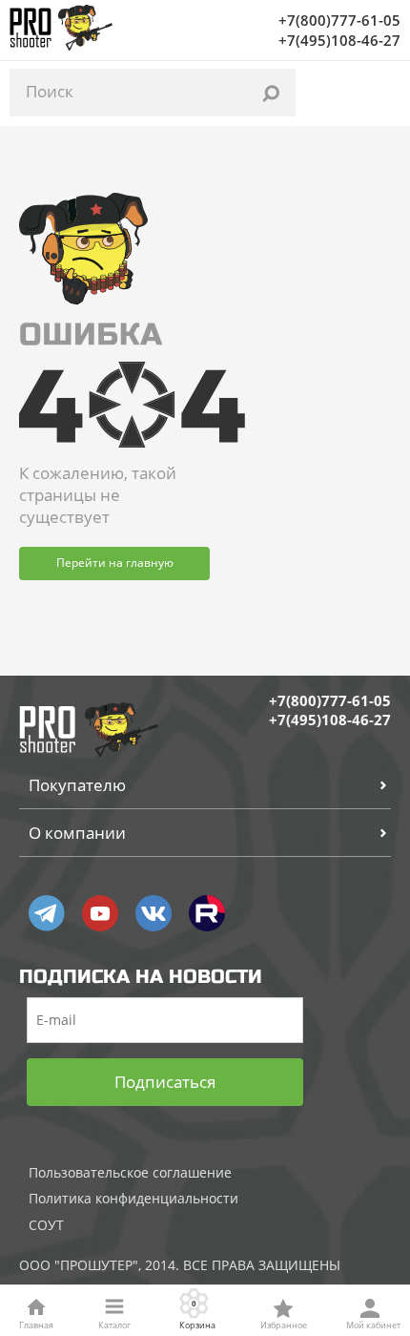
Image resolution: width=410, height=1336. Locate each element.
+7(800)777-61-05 (339, 20)
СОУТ (46, 1225)
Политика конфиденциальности (133, 1198)
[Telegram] (47, 913)
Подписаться (164, 1082)
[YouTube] (100, 913)
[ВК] (153, 913)
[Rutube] (207, 913)
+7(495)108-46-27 (339, 40)
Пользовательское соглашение (130, 1172)
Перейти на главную (115, 562)
